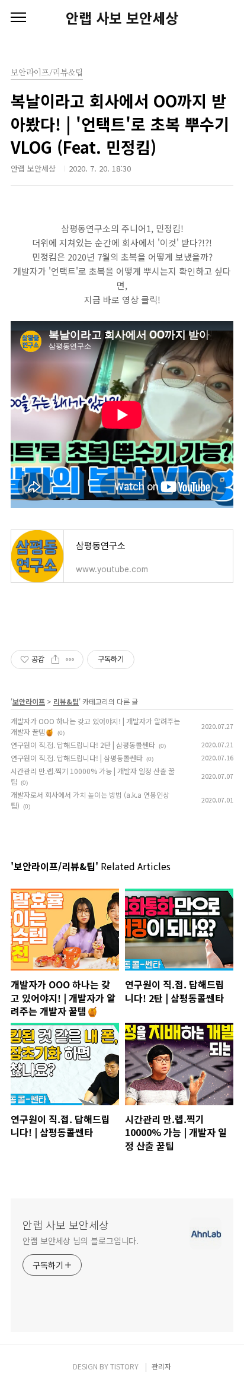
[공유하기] (55, 659)
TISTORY (124, 1366)
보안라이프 (28, 701)
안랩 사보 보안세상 (122, 18)
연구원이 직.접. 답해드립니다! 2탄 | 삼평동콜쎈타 (83, 745)
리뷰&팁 (66, 701)
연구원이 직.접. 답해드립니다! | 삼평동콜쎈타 (77, 758)
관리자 (161, 1366)
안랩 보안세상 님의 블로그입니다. (81, 1241)
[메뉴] (18, 18)
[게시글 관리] (70, 659)
